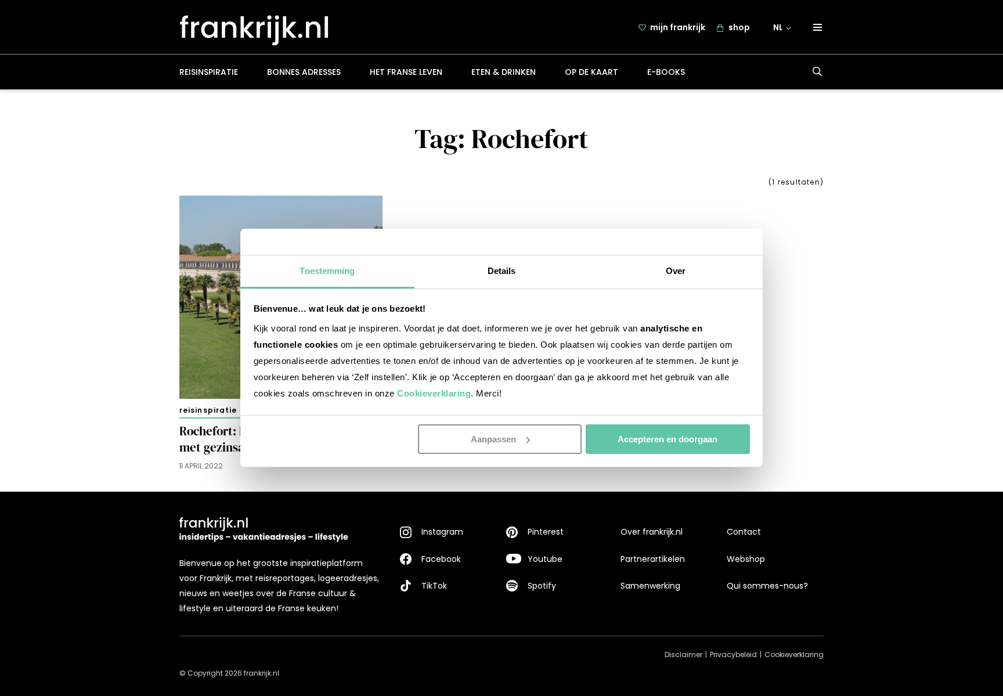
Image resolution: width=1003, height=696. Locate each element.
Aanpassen (493, 439)
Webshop (746, 559)
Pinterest (546, 532)
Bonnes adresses (304, 72)
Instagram (442, 532)
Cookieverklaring (434, 393)
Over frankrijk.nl (651, 532)
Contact (744, 532)
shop (739, 27)
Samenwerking (650, 586)
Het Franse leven (406, 72)
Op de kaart (591, 72)
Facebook (441, 559)
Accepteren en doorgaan (667, 439)
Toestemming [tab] (327, 271)
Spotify (542, 586)
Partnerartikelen (652, 559)
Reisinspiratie (208, 72)
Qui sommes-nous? (767, 586)
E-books (666, 72)
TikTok (434, 586)
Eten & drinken (503, 72)
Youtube (545, 559)
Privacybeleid (733, 654)
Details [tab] (502, 271)
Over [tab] (675, 271)
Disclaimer (683, 654)
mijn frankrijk (677, 27)
